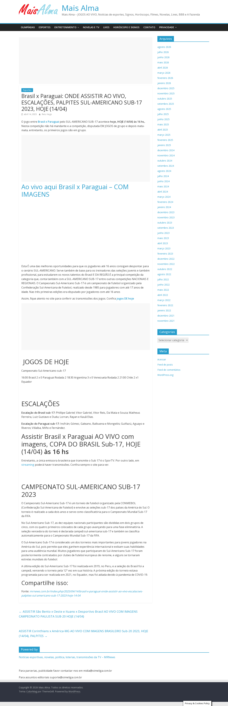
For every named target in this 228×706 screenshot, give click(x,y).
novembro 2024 (166, 155)
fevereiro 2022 (165, 305)
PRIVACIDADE (166, 27)
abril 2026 (162, 67)
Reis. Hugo (47, 114)
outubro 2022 (164, 269)
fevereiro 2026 (165, 78)
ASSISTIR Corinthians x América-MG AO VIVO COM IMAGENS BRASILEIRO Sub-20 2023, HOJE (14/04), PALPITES (83, 633)
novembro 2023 (166, 217)
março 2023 (163, 248)
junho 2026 (163, 57)
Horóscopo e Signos (126, 27)
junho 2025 (163, 119)
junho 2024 (163, 181)
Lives (106, 27)
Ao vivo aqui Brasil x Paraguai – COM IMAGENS (75, 190)
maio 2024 (163, 186)
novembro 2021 (166, 320)
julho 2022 (163, 279)
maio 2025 (163, 124)
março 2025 (163, 134)
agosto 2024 (164, 170)
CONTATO (149, 27)
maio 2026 (163, 62)
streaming (27, 464)
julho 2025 (163, 114)
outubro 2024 (164, 160)
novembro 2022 (166, 264)
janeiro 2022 (164, 310)
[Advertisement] (85, 60)
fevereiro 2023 (165, 253)
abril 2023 (162, 243)
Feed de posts (165, 364)
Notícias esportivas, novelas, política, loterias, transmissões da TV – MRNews (67, 657)
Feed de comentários (168, 369)
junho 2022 (163, 284)
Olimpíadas (28, 27)
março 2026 (163, 72)
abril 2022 (162, 294)
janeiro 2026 (164, 83)
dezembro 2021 (165, 315)
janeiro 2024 (164, 207)
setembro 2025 (165, 103)
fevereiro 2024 (165, 202)
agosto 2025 (164, 108)
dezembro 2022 (165, 258)
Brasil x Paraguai (48, 122)
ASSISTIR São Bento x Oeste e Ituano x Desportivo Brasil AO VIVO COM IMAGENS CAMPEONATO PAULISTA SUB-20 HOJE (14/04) (78, 614)
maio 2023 (163, 238)
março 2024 (163, 196)
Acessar (161, 359)
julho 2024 (163, 176)
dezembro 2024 (165, 150)
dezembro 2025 (165, 88)
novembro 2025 (166, 93)
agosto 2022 (164, 274)
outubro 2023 (164, 222)
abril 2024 (162, 191)
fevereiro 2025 (165, 140)
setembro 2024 (165, 165)
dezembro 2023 (165, 212)
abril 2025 (162, 129)
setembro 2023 (165, 227)
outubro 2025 (164, 98)
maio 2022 (163, 289)
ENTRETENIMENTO (65, 27)
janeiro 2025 (164, 145)
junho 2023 (163, 232)
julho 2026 (163, 52)
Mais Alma (80, 8)
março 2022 (163, 300)
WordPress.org (165, 374)
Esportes (44, 27)
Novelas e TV (91, 27)
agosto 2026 (164, 46)
